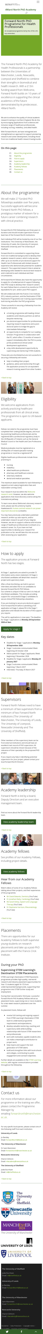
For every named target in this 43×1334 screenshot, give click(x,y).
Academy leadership (22, 164)
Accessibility (5, 1329)
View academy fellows (14, 871)
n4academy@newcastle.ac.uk (17, 1161)
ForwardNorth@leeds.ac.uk (16, 1140)
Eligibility (17, 156)
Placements (18, 169)
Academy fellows (20, 166)
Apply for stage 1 (11, 629)
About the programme (23, 153)
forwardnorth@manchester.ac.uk (19, 1150)
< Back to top (6, 378)
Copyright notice (28, 1326)
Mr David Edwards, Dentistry (18, 896)
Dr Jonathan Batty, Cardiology (18, 899)
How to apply (19, 158)
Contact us (18, 172)
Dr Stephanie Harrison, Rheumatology (22, 907)
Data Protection (15, 1326)
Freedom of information (19, 1329)
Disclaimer (4, 1326)
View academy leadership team (18, 821)
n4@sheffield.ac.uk (13, 1172)
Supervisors (18, 161)
